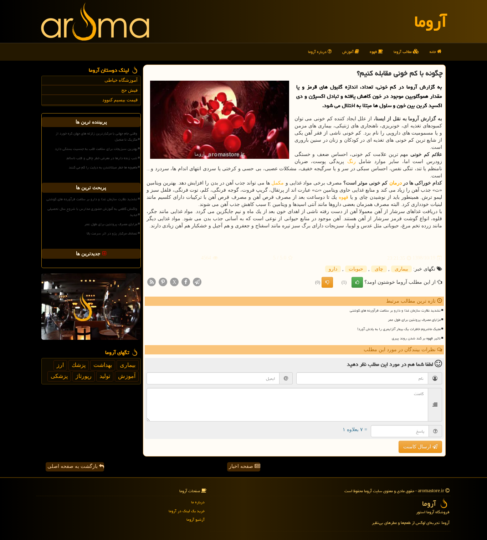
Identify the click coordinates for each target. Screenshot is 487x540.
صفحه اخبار (242, 466)
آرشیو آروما (195, 519)
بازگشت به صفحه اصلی (73, 466)
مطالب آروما (403, 51)
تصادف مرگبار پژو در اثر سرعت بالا (112, 233)
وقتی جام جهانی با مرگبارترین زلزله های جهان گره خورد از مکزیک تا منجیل (96, 136)
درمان (395, 183)
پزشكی (59, 376)
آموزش (348, 51)
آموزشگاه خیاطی (121, 80)
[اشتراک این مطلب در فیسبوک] (186, 281)
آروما (430, 21)
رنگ (351, 161)
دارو (333, 269)
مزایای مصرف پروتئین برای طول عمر (414, 319)
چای (379, 269)
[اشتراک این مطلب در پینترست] (163, 281)
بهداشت (102, 365)
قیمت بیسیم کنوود (120, 99)
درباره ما (198, 502)
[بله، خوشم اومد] (357, 282)
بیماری (401, 269)
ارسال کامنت (417, 446)
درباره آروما (318, 51)
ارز (60, 365)
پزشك (79, 365)
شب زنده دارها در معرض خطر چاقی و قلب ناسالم (102, 158)
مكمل (277, 183)
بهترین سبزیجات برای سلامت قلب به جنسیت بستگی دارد (96, 148)
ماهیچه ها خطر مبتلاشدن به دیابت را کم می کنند (103, 167)
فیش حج (129, 90)
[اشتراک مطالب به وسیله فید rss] (152, 281)
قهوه (374, 51)
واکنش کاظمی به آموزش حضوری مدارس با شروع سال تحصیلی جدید (92, 211)
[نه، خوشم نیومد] (327, 282)
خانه (433, 51)
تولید (104, 376)
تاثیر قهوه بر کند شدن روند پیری (416, 338)
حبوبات (356, 269)
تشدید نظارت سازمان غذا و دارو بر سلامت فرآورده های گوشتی (395, 310)
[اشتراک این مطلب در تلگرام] (197, 281)
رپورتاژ (84, 376)
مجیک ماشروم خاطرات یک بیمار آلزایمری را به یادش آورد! (399, 329)
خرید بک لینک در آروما (187, 511)
